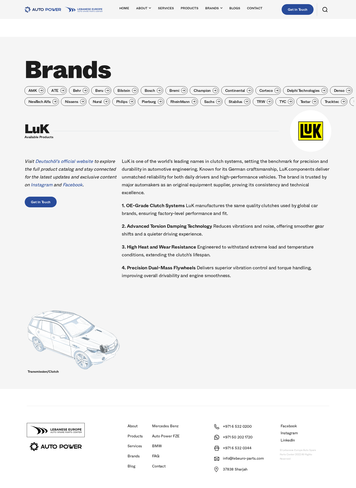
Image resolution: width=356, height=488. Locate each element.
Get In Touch (297, 9)
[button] (144, 9)
